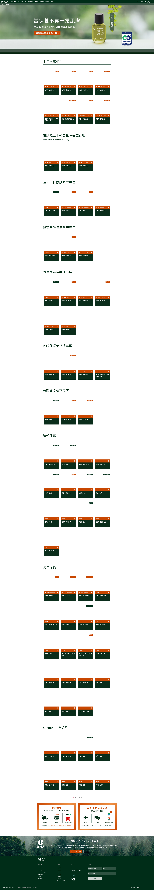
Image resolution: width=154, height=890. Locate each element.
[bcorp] (72, 879)
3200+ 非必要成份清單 (44, 872)
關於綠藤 (47, 1)
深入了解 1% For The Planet (91, 851)
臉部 (18, 1)
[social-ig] (74, 870)
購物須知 (59, 874)
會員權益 (59, 868)
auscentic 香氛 (30, 1)
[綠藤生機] (4, 1)
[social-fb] (72, 870)
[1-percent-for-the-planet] (74, 879)
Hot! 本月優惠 (13, 1)
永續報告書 (40, 874)
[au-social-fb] (72, 875)
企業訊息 (40, 878)
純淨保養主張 (41, 870)
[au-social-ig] (74, 875)
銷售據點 (59, 872)
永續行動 (52, 1)
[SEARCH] (138, 1)
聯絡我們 (59, 876)
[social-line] (77, 870)
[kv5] (77, 29)
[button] (38, 55)
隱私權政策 (24, 887)
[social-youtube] (80, 870)
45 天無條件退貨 (61, 880)
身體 (25, 1)
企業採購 (42, 1)
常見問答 (59, 870)
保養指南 (36, 1)
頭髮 (22, 1)
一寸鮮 (39, 876)
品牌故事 (40, 868)
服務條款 (19, 887)
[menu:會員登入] (145, 1)
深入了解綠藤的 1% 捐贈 (76, 851)
